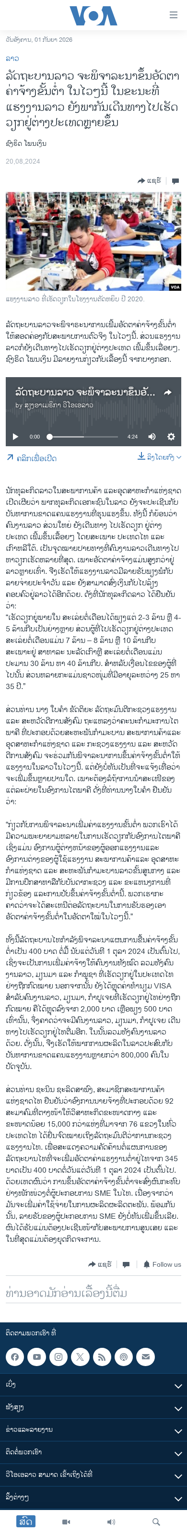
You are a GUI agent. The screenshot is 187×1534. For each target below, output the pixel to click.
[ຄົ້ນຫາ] (156, 1522)
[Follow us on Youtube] (36, 1357)
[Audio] (111, 1522)
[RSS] (102, 1357)
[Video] (66, 1522)
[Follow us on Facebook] (15, 1357)
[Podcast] (124, 1357)
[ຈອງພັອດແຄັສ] (145, 1357)
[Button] (149, 181)
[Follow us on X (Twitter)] (80, 1357)
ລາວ (12, 58)
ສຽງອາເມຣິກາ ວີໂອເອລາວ (59, 405)
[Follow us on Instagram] (58, 1357)
